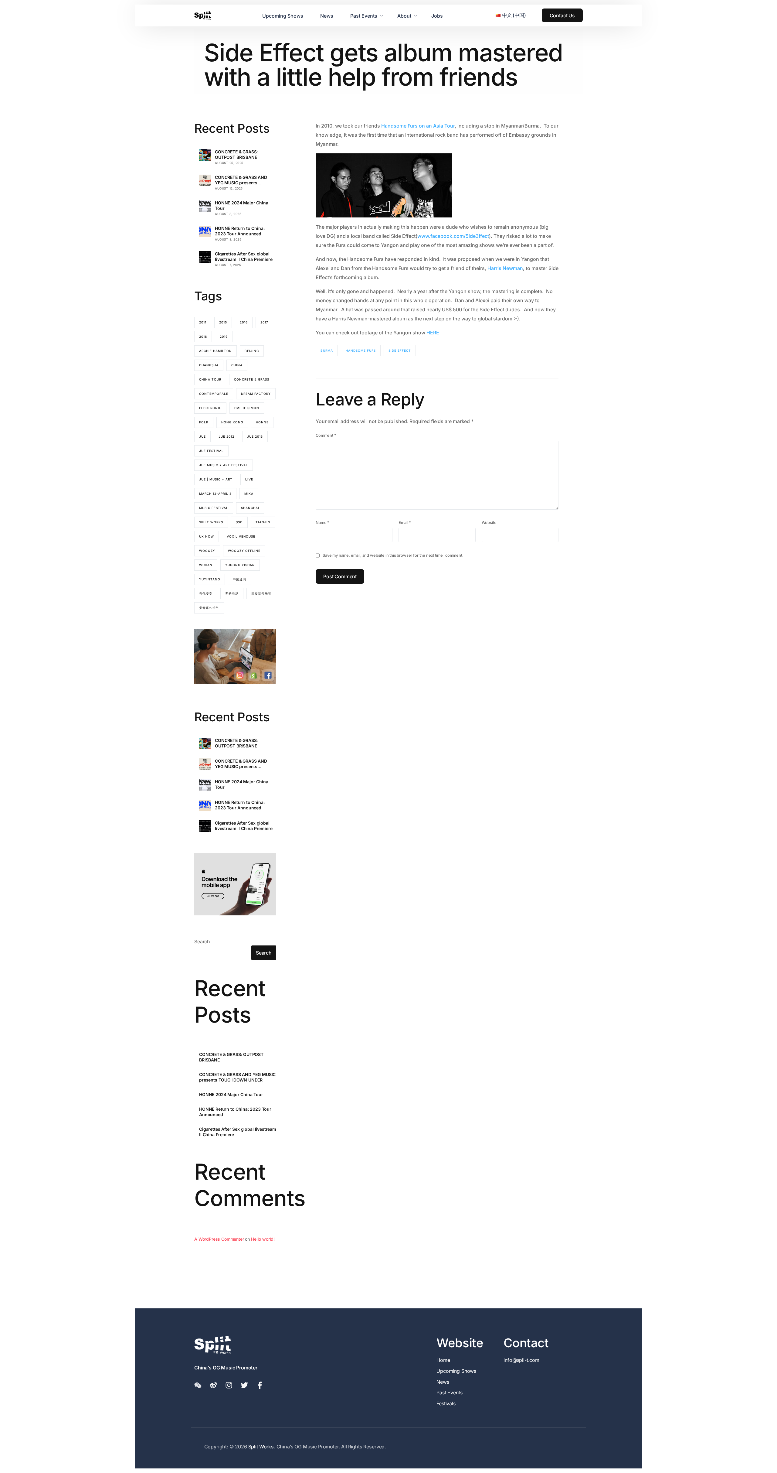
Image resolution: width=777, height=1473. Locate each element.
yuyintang (209, 579)
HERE (432, 333)
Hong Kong (232, 422)
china (237, 365)
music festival (213, 508)
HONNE (262, 422)
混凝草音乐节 (261, 593)
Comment (326, 435)
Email (405, 522)
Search (202, 941)
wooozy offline (244, 550)
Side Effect (399, 350)
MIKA (248, 493)
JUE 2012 (226, 436)
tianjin (263, 522)
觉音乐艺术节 (209, 608)
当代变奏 (205, 593)
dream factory (256, 393)
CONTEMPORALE (213, 393)
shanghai (250, 508)
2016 (244, 322)
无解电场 (232, 593)
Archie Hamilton (215, 351)
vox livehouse (241, 536)
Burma (327, 350)
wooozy (207, 550)
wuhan (205, 565)
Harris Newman (505, 268)
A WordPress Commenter (219, 1239)
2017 (264, 322)
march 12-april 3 (215, 493)
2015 (223, 322)
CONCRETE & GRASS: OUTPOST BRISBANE (236, 154)
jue (202, 436)
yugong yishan (240, 565)
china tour (210, 379)
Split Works (211, 522)
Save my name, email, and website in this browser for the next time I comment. (393, 555)
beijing (252, 351)
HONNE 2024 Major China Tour (241, 205)
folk (204, 422)
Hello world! (263, 1239)
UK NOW (206, 536)
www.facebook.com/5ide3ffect (453, 236)
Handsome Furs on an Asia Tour (418, 126)
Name (322, 522)
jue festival (211, 451)
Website (489, 522)
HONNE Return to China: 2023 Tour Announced (239, 231)
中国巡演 (239, 579)
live (249, 479)
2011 (202, 322)
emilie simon (246, 408)
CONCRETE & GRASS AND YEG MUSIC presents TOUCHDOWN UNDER (241, 180)
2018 (203, 336)
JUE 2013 (255, 436)
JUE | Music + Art (215, 479)
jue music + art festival (223, 465)
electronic (210, 408)
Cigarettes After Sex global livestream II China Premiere (244, 256)
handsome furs (361, 350)
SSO (239, 522)
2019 (224, 336)
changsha (209, 365)
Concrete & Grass (251, 379)
